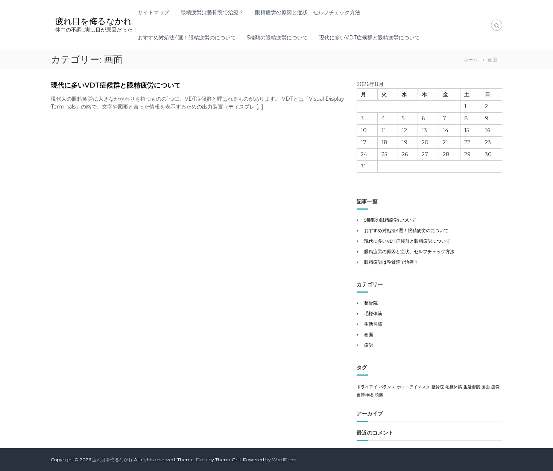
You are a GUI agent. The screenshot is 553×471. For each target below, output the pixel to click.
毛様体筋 (373, 313)
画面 (368, 334)
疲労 (368, 345)
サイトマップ (153, 12)
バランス (387, 387)
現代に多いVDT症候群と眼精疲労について (369, 37)
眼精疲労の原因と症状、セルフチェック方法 (307, 12)
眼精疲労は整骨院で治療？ (212, 12)
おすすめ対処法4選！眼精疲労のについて (187, 37)
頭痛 (379, 394)
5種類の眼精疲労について (277, 37)
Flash (201, 459)
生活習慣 (373, 324)
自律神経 (365, 394)
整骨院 (371, 303)
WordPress (284, 459)
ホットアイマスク (413, 387)
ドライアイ (367, 387)
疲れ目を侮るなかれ (93, 21)
